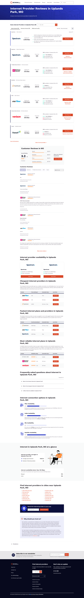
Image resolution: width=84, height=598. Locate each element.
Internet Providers (28, 2)
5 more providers (41, 142)
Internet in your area (36, 579)
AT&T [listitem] (44, 169)
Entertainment (37, 2)
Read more (22, 206)
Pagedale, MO (48, 500)
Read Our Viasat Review (68, 133)
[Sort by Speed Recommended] (67, 28)
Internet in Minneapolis (36, 584)
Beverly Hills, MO (25, 495)
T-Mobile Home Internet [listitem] (36, 169)
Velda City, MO (25, 497)
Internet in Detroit (35, 586)
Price (33, 158)
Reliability (34, 154)
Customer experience (36, 161)
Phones (43, 2)
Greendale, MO (48, 498)
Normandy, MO (48, 493)
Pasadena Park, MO (49, 495)
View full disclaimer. (14, 141)
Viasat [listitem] (48, 169)
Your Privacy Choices (35, 594)
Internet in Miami (35, 581)
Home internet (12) (15, 28)
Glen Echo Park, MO (26, 500)
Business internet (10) (25, 28)
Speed (33, 151)
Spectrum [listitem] (29, 169)
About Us (35, 535)
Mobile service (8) (35, 28)
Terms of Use (55, 573)
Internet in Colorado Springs (37, 588)
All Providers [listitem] (23, 169)
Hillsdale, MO (25, 493)
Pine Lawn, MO (25, 492)
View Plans (67, 38)
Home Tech (49, 2)
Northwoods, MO (25, 498)
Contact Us (13, 569)
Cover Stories (56, 2)
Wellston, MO (48, 492)
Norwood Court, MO (49, 497)
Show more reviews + (42, 251)
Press (12, 572)
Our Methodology (15, 575)
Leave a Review (58, 158)
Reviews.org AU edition (17, 578)
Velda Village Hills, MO (27, 490)
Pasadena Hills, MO (49, 490)
